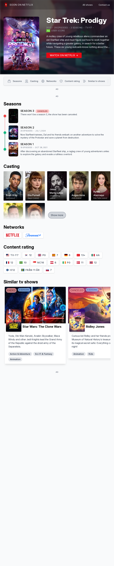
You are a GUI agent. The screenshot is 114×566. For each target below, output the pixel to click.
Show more (57, 215)
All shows (88, 5)
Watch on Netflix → (64, 55)
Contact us (104, 5)
